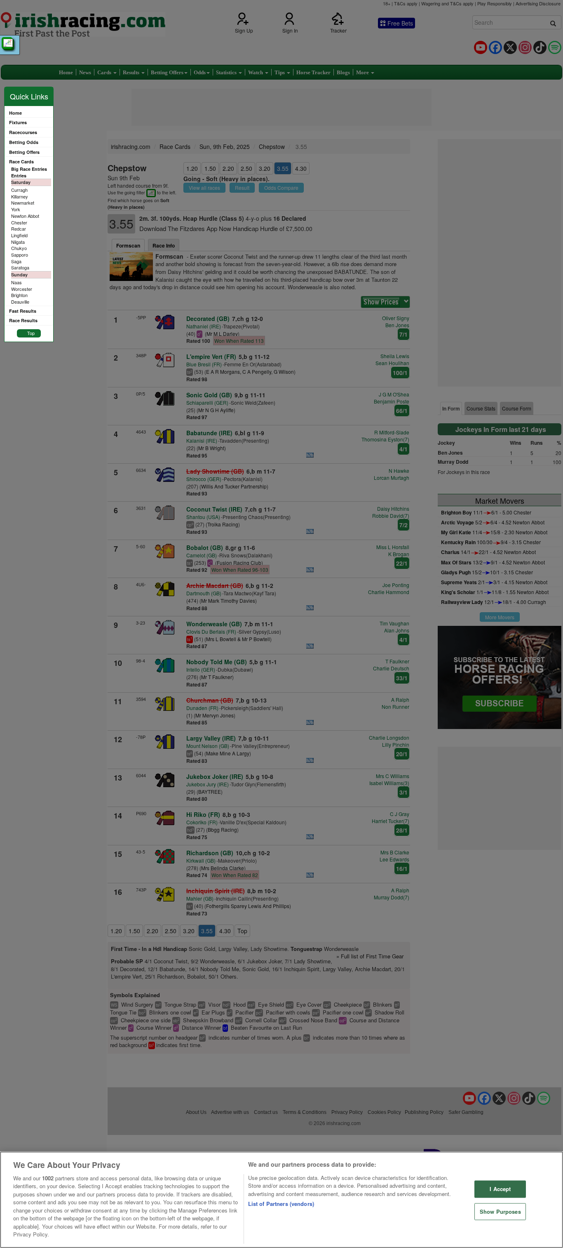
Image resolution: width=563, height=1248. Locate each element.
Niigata (18, 241)
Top (31, 333)
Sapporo (19, 254)
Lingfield (19, 235)
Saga (16, 261)
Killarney (19, 196)
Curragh (19, 189)
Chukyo (19, 248)
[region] (281, 1199)
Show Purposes (500, 1211)
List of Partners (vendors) (281, 1204)
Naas (16, 282)
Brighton (19, 295)
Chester (19, 222)
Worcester (21, 288)
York (15, 209)
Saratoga (20, 267)
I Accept (500, 1189)
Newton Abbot (25, 215)
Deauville (20, 301)
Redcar (18, 228)
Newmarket (22, 202)
